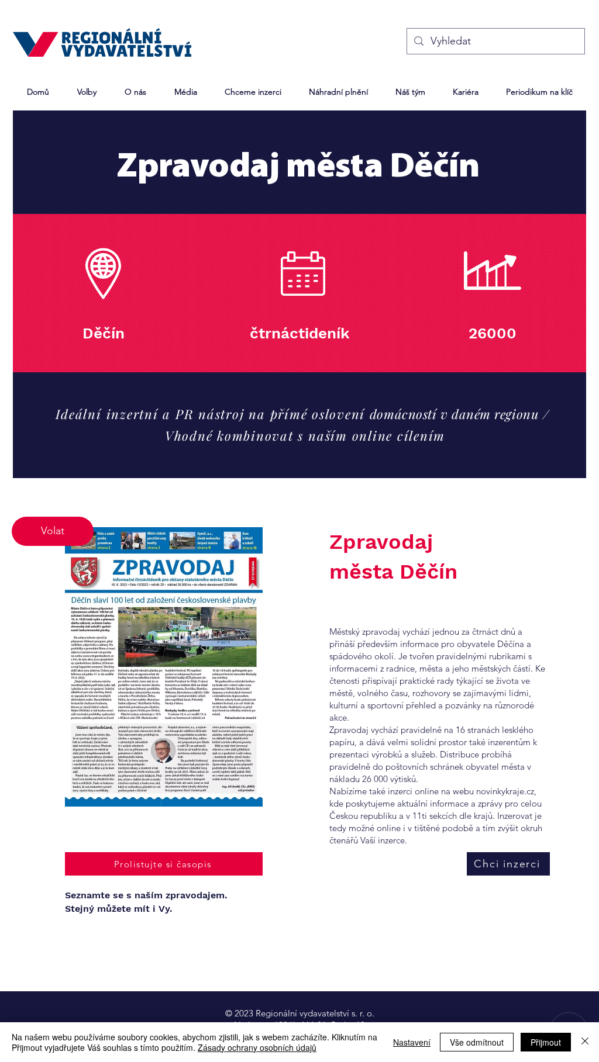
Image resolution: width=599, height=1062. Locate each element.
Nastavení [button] (412, 1042)
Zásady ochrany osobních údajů (257, 1047)
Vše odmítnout (477, 1042)
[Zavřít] (585, 1042)
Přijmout (546, 1042)
